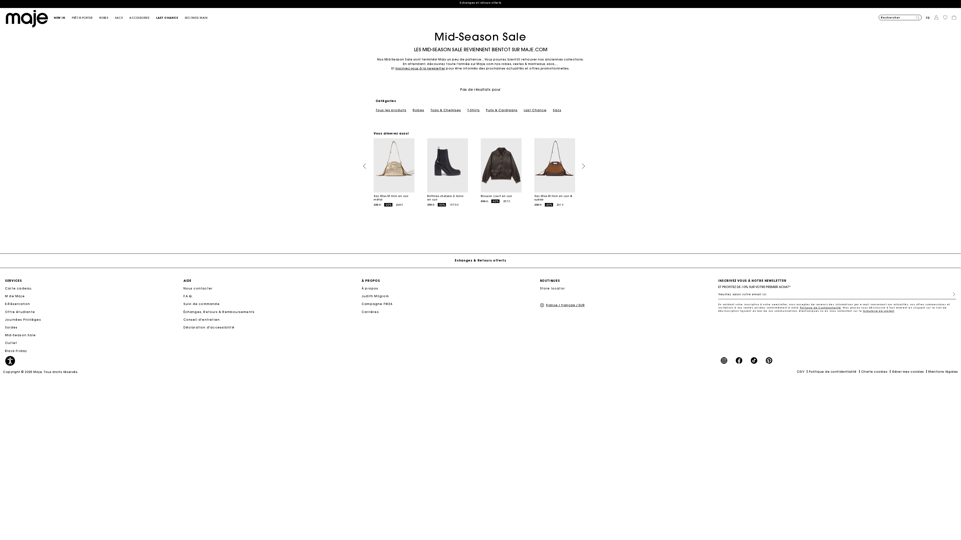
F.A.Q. (188, 296)
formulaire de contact (878, 311)
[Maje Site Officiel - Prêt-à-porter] (27, 18)
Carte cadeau (18, 288)
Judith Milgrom (375, 296)
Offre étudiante (20, 312)
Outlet (11, 343)
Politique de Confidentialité (820, 307)
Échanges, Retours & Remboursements (219, 312)
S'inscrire (952, 294)
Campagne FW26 (377, 304)
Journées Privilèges (23, 320)
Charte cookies (874, 372)
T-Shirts (473, 110)
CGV (801, 372)
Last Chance (535, 110)
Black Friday (16, 351)
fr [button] (928, 18)
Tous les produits (391, 110)
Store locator (552, 288)
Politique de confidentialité (833, 372)
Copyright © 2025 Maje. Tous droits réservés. (40, 372)
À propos (370, 288)
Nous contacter (198, 288)
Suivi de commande (201, 304)
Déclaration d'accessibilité (208, 327)
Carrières (370, 312)
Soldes (11, 327)
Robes (418, 110)
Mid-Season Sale (20, 335)
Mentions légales (943, 372)
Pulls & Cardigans (502, 110)
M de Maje (15, 296)
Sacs (557, 110)
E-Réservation (17, 304)
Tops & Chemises (445, 110)
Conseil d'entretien (201, 320)
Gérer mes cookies (908, 372)
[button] (63, 17)
